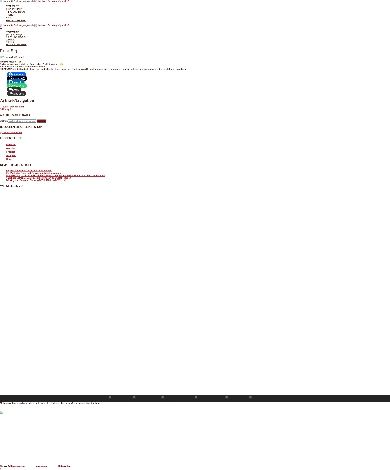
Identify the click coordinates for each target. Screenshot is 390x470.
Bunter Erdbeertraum (12, 106)
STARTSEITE (12, 6)
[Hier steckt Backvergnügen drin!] (17, 1)
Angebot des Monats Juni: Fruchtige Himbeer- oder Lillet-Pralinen (38, 178)
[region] (195, 296)
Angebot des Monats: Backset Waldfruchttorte (29, 170)
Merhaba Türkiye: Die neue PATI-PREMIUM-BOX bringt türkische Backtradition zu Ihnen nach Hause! (55, 175)
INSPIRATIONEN (14, 8)
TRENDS (10, 14)
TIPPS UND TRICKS (15, 11)
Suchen (4, 121)
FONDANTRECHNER (16, 20)
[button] (195, 387)
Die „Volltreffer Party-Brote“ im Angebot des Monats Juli (33, 173)
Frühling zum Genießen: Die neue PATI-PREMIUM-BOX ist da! (36, 180)
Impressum (41, 466)
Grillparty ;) (6, 109)
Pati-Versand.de (16, 466)
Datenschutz (65, 466)
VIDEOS (10, 17)
